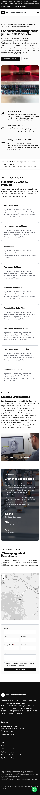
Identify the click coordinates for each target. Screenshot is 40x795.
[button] (20, 596)
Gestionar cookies (20, 6)
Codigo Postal (9, 645)
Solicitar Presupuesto (9, 58)
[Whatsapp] (34, 789)
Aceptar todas (5, 6)
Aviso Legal (5, 746)
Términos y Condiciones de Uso (15, 665)
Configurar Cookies (7, 758)
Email (6, 636)
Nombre (7, 628)
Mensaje (7, 653)
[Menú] (38, 12)
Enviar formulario (20, 669)
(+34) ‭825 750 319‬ (7, 731)
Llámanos (26, 58)
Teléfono (24, 636)
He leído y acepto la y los (20, 664)
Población (24, 645)
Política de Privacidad (25, 663)
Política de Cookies (7, 749)
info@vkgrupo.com (7, 734)
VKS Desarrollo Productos (16, 12)
